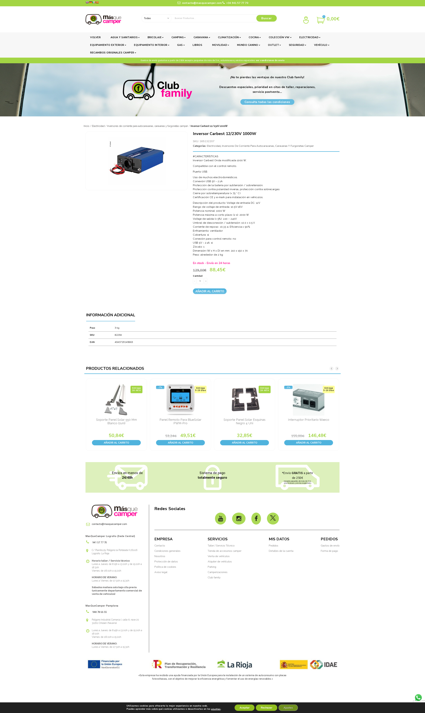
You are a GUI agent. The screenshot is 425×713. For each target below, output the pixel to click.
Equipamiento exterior (107, 45)
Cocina (254, 37)
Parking (212, 567)
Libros (197, 45)
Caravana (201, 37)
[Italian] (93, 2)
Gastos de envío (330, 545)
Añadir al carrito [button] (116, 442)
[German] (90, 2)
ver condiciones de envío (270, 60)
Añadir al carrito (209, 291)
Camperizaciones (217, 572)
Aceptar (245, 708)
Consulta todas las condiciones (267, 102)
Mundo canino (247, 45)
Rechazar (266, 708)
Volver (95, 37)
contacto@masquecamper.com (202, 3)
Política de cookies (165, 567)
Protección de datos (166, 561)
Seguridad (296, 45)
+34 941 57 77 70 (237, 3)
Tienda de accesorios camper (224, 551)
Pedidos (273, 545)
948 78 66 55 (99, 612)
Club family (214, 577)
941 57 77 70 (99, 542)
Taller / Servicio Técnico (221, 545)
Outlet (273, 45)
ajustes (216, 709)
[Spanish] (97, 2)
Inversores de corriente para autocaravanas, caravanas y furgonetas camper (147, 126)
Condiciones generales (167, 551)
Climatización (228, 37)
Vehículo (320, 45)
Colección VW (279, 37)
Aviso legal (160, 572)
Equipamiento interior (150, 45)
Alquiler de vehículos (220, 561)
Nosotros (159, 556)
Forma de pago (329, 551)
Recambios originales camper (112, 52)
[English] (87, 2)
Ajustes (288, 708)
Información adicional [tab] (110, 315)
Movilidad (219, 45)
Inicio (86, 126)
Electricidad (308, 37)
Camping (177, 37)
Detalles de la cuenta (281, 551)
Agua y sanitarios (124, 37)
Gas (180, 45)
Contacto (159, 545)
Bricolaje (155, 37)
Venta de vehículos (219, 556)
